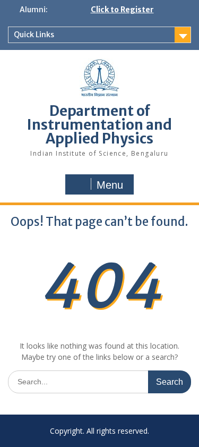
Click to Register (122, 9)
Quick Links (34, 34)
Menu (110, 185)
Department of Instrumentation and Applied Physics (99, 124)
